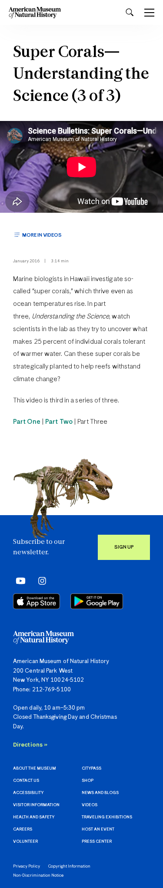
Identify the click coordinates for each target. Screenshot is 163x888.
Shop (87, 781)
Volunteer (25, 842)
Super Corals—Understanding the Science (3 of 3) (81, 75)
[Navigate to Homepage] (35, 12)
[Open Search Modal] (129, 12)
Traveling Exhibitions (107, 817)
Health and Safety (33, 817)
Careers (22, 829)
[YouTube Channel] (18, 580)
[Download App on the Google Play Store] (96, 601)
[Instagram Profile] (39, 580)
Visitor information (36, 805)
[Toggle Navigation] (149, 13)
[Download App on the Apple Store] (36, 601)
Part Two (59, 422)
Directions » (30, 745)
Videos (89, 805)
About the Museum (34, 769)
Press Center (97, 842)
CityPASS (91, 769)
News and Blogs (100, 793)
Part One (26, 422)
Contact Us (26, 781)
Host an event (98, 829)
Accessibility (28, 793)
